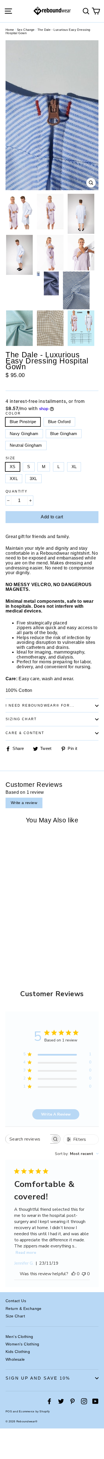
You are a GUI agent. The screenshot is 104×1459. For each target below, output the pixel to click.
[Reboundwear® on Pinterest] (72, 1401)
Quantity (16, 491)
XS (13, 466)
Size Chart (15, 1316)
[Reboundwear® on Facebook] (49, 1401)
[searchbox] (28, 1139)
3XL (33, 478)
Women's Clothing (22, 1344)
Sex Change (26, 29)
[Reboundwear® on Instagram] (84, 1401)
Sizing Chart (21, 719)
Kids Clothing (18, 1351)
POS (9, 1411)
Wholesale (15, 1359)
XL (74, 466)
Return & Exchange (24, 1308)
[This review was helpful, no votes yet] (73, 1274)
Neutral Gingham (26, 445)
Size (11, 458)
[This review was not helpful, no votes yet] (84, 1274)
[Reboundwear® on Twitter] (61, 1401)
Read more (26, 1252)
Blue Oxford (59, 421)
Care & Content (25, 733)
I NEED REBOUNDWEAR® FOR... (40, 705)
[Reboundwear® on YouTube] (95, 1401)
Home (10, 29)
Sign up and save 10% (38, 1378)
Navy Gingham (24, 433)
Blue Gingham (63, 433)
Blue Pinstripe (23, 421)
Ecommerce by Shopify (34, 1411)
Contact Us (16, 1301)
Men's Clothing (19, 1336)
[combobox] (77, 1153)
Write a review (24, 802)
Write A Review (56, 1114)
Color (13, 413)
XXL (14, 478)
